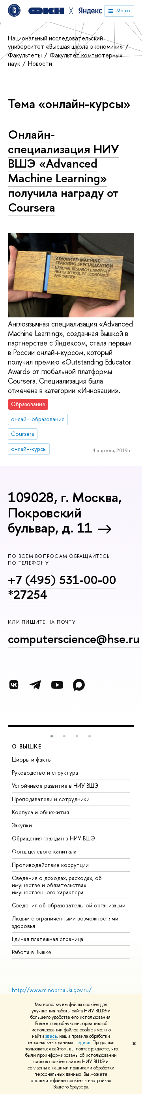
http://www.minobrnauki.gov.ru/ (52, 990)
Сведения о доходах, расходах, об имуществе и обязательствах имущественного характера (57, 885)
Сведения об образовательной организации (68, 905)
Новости (40, 63)
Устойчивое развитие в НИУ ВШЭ (55, 785)
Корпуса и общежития (40, 812)
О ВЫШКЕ (27, 746)
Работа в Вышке (31, 952)
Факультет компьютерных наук (65, 59)
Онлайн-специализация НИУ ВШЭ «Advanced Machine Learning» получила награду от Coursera (63, 171)
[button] (51, 736)
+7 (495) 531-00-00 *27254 (62, 587)
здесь (51, 1036)
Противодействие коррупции (50, 865)
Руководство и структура (45, 772)
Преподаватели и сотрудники (51, 799)
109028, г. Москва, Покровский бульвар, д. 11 (65, 512)
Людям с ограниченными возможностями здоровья (65, 922)
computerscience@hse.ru (74, 638)
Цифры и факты (32, 759)
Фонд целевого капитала (44, 851)
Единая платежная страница (47, 939)
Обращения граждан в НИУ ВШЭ (53, 838)
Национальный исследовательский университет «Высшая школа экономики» (66, 42)
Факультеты (25, 55)
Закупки (22, 825)
